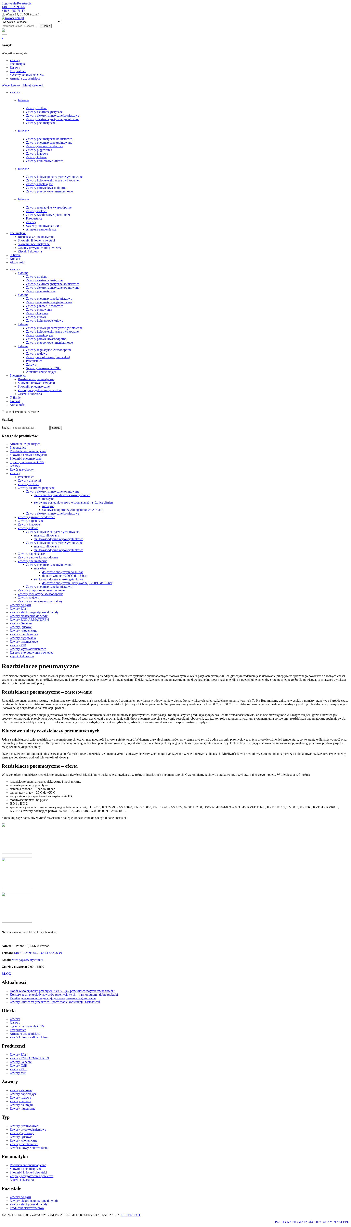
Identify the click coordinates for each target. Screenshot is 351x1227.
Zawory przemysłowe (24, 641)
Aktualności (17, 262)
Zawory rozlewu (36, 211)
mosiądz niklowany (46, 535)
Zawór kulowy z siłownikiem (29, 1037)
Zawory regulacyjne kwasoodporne (49, 207)
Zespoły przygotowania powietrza (40, 247)
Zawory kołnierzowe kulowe (44, 161)
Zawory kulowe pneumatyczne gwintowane (54, 176)
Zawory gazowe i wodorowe (44, 146)
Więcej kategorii (12, 85)
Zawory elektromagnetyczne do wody (34, 612)
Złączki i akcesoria (30, 251)
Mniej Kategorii (33, 85)
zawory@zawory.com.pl (27, 959)
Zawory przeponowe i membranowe (49, 191)
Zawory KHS (18, 1069)
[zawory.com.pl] (13, 18)
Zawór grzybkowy (22, 469)
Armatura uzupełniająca (25, 78)
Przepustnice (18, 71)
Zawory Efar (18, 608)
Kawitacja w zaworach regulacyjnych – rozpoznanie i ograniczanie (53, 998)
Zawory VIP (18, 645)
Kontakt (15, 258)
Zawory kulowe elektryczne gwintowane (52, 180)
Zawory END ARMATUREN (29, 619)
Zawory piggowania (39, 150)
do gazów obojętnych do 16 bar (62, 572)
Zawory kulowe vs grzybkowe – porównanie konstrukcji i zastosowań (55, 1002)
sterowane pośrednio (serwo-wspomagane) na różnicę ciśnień (73, 502)
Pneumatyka (18, 64)
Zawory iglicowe (21, 627)
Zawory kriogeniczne (23, 630)
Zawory (15, 60)
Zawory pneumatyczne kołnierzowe (49, 139)
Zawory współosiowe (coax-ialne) (48, 214)
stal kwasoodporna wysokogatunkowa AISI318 (72, 509)
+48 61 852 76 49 (13, 10)
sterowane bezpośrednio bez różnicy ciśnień (62, 495)
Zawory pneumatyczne (40, 123)
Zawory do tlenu (36, 108)
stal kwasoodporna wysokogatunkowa (58, 539)
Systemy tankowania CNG (27, 74)
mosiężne (48, 498)
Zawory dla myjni (29, 480)
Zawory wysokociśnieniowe (28, 649)
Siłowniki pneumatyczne (34, 244)
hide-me (23, 100)
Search (46, 25)
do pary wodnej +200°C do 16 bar (64, 575)
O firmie (15, 255)
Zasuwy (15, 67)
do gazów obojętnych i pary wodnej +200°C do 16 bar (77, 583)
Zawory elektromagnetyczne (44, 112)
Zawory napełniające (39, 184)
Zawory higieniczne (30, 520)
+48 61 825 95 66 (13, 7)
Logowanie (9, 3)
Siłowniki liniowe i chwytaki (36, 240)
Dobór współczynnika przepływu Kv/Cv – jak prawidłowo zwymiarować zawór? (62, 991)
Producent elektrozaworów (27, 1208)
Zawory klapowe (37, 153)
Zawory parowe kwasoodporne (46, 187)
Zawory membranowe (24, 634)
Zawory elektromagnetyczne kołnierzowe (52, 115)
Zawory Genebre (21, 623)
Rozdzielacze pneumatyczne (36, 236)
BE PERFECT (131, 1215)
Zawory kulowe (36, 157)
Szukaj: (6, 427)
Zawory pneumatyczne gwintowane (49, 142)
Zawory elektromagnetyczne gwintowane (52, 119)
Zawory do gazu (20, 605)
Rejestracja (24, 3)
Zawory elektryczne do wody (29, 616)
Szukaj (56, 427)
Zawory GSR (18, 1065)
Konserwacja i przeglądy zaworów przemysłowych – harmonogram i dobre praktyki (64, 994)
